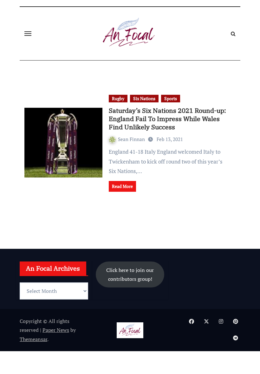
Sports (170, 98)
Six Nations (144, 98)
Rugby (118, 98)
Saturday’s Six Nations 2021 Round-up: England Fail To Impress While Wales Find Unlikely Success (167, 118)
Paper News (55, 329)
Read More (122, 186)
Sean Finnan (132, 139)
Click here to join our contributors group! (130, 274)
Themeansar (33, 339)
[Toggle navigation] (27, 33)
